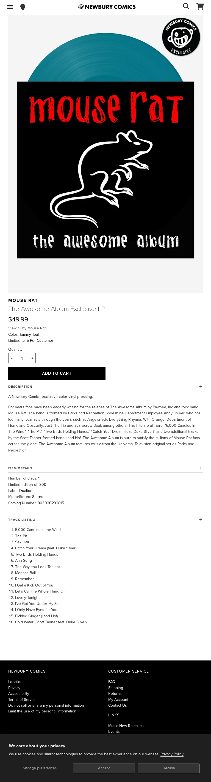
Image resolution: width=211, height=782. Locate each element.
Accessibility (18, 693)
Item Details (20, 468)
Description (20, 387)
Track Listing (21, 520)
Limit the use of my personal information (42, 711)
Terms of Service (22, 699)
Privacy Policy (172, 754)
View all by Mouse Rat (27, 328)
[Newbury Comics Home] (107, 7)
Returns (115, 693)
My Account (118, 699)
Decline (168, 768)
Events (114, 731)
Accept (104, 768)
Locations (16, 681)
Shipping (115, 687)
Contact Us (117, 705)
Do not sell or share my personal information (46, 705)
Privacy (14, 687)
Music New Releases (126, 725)
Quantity (15, 349)
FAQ (111, 681)
